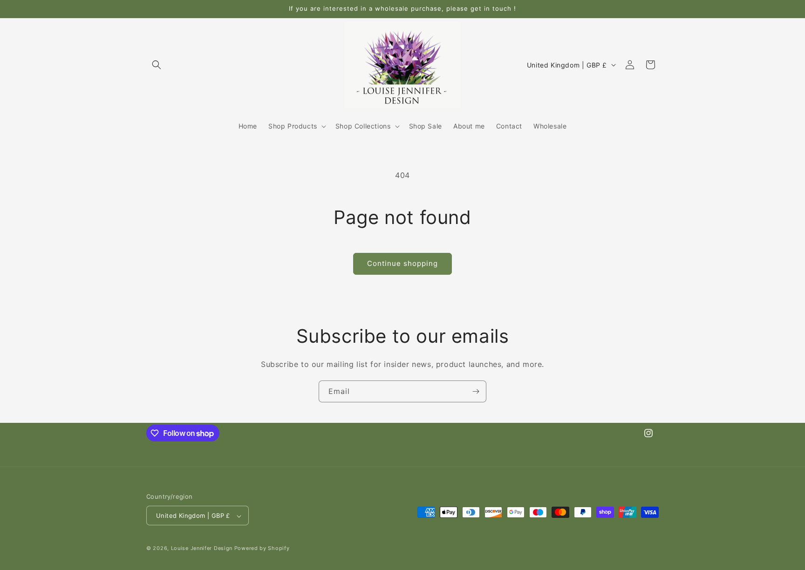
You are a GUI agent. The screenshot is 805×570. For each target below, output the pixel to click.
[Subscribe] (475, 391)
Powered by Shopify (262, 548)
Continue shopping (402, 263)
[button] (156, 64)
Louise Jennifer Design (201, 548)
